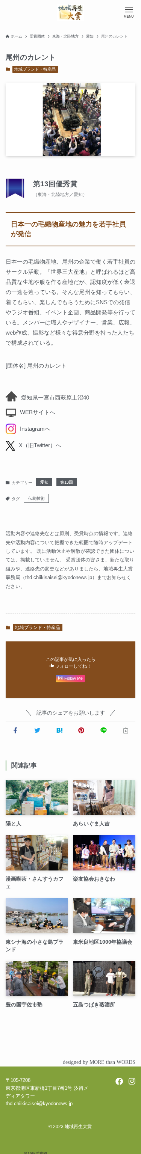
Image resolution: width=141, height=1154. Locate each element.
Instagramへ (35, 428)
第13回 (66, 482)
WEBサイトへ (37, 412)
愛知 (44, 482)
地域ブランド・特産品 (35, 69)
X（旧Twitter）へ (40, 445)
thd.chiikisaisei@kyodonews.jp (58, 577)
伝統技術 (36, 498)
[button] (15, 730)
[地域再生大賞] (70, 12)
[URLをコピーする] (125, 730)
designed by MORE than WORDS (99, 1062)
